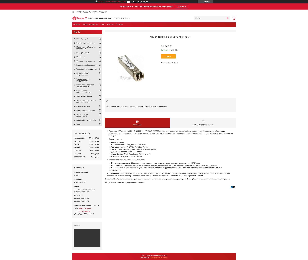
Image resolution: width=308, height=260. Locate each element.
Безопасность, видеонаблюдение (83, 91)
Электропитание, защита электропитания (86, 101)
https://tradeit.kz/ (85, 208)
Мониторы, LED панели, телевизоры (86, 48)
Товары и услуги (88, 24)
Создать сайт (135, 2)
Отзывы (120, 24)
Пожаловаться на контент (159, 258)
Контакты (110, 24)
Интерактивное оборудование (82, 74)
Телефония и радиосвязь (86, 69)
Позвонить (181, 6)
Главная (76, 24)
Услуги (79, 124)
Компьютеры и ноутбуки (85, 43)
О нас (102, 24)
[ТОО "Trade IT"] (79, 18)
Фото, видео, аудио (84, 96)
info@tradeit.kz (85, 211)
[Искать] (227, 18)
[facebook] (232, 187)
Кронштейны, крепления (86, 120)
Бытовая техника (83, 106)
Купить (168, 56)
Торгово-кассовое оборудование (83, 80)
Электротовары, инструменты (82, 115)
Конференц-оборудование (86, 65)
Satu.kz (164, 255)
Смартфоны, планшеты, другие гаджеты (86, 85)
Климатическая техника (85, 110)
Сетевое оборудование (85, 61)
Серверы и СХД (82, 53)
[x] (234, 187)
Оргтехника (80, 57)
